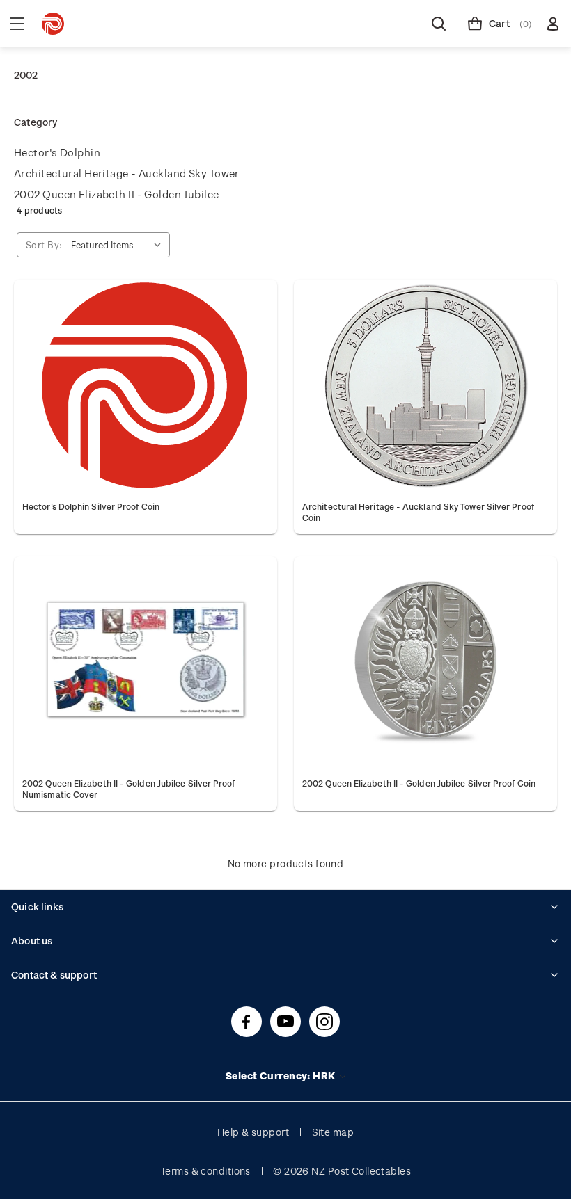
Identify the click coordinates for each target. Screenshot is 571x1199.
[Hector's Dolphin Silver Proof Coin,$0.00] (145, 386)
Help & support (253, 1132)
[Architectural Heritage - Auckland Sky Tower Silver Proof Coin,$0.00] (425, 386)
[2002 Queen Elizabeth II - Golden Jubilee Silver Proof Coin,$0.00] (425, 662)
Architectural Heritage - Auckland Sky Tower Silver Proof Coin (418, 511)
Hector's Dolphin (57, 152)
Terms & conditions (205, 1171)
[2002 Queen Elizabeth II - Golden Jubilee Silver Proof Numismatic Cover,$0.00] (145, 662)
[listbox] (119, 245)
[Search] (439, 24)
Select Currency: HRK (282, 1075)
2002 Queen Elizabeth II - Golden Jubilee (116, 194)
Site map (333, 1132)
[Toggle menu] (16, 23)
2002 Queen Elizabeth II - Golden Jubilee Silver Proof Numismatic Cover (128, 788)
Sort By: (44, 244)
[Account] (553, 24)
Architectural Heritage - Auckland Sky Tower (127, 173)
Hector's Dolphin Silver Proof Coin (90, 506)
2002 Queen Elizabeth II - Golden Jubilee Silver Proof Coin (418, 783)
